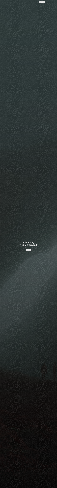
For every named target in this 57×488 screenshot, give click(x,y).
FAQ (27, 1)
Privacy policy (32, 1)
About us (24, 1)
